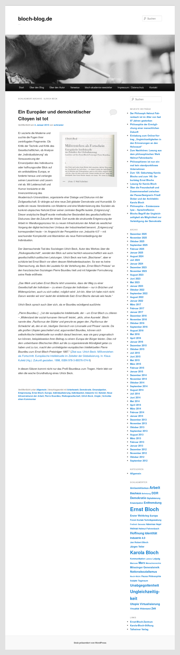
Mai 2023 (135, 282)
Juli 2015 (135, 352)
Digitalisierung (153, 498)
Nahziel (102, 392)
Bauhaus (135, 493)
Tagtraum (143, 580)
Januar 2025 (136, 252)
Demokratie (85, 389)
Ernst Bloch (38, 392)
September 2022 (138, 293)
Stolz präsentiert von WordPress (90, 642)
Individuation (78, 392)
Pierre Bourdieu (53, 396)
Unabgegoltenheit (144, 585)
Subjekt (133, 580)
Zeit (153, 608)
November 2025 (138, 237)
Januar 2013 (136, 445)
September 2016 (138, 326)
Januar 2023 (136, 286)
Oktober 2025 (137, 241)
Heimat (134, 528)
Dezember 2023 (138, 267)
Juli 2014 (135, 393)
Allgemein (41, 389)
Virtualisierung (150, 604)
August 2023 (136, 274)
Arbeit (154, 487)
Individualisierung (61, 392)
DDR (155, 493)
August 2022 (136, 297)
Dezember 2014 (138, 375)
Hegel (158, 524)
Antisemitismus (139, 488)
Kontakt (153, 87)
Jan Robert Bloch (139, 542)
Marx (142, 563)
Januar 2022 (136, 300)
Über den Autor (57, 87)
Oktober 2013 (137, 427)
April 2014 (135, 404)
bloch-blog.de (35, 18)
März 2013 (135, 438)
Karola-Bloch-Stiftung (141, 625)
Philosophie (155, 576)
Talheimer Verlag (139, 629)
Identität (151, 533)
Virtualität (134, 608)
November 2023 (138, 271)
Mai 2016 (135, 334)
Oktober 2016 (137, 323)
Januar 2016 (136, 341)
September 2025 (138, 245)
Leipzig (156, 558)
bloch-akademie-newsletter (98, 87)
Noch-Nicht (135, 576)
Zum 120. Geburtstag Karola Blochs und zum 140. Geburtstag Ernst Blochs (145, 176)
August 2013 (136, 434)
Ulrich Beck (87, 396)
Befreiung (146, 493)
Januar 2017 (136, 312)
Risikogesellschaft (71, 396)
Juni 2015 (135, 356)
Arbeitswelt (73, 389)
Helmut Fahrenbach (149, 528)
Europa (48, 392)
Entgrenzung (24, 392)
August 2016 (136, 330)
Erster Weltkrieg (139, 515)
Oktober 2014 (137, 382)
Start (21, 87)
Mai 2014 (135, 401)
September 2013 (138, 431)
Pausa (144, 576)
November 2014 (138, 378)
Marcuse (134, 563)
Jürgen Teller (137, 546)
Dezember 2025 (138, 234)
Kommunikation (137, 558)
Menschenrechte (153, 563)
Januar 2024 (136, 263)
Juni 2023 (135, 278)
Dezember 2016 (138, 315)
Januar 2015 (136, 371)
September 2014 (138, 386)
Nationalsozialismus (143, 572)
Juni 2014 (135, 397)
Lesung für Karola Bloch (143, 183)
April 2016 (135, 338)
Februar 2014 (137, 412)
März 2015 (135, 363)
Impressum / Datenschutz (131, 87)
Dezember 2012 (138, 449)
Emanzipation (99, 389)
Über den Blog (37, 87)
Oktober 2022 (137, 289)
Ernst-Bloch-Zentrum (141, 621)
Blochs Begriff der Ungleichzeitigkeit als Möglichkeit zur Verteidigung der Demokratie (145, 217)
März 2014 (135, 408)
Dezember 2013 (138, 419)
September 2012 (138, 460)
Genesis (141, 524)
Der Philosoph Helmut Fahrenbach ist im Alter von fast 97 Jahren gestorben (145, 117)
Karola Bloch (144, 552)
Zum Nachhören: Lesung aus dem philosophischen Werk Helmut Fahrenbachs (146, 154)
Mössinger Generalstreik (144, 567)
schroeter (59, 124)
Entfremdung (153, 502)
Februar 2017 (137, 308)
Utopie (97, 396)
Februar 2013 (137, 442)
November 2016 (138, 319)
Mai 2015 (135, 360)
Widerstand (145, 608)
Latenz (149, 558)
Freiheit (133, 524)
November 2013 (138, 423)
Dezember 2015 (138, 345)
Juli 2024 (135, 260)
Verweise (74, 87)
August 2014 (136, 390)
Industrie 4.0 (91, 392)
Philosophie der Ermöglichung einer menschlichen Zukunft (144, 128)
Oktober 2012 (137, 457)
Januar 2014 (136, 416)
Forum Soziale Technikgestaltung (145, 520)
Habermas (150, 524)
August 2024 (136, 256)
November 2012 (138, 453)
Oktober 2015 (137, 349)
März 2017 (135, 304)
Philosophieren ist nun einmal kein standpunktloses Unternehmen (145, 165)
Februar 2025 (137, 248)
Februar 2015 (137, 367)
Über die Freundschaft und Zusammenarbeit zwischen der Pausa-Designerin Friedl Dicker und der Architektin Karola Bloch (145, 195)
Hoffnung (137, 533)
